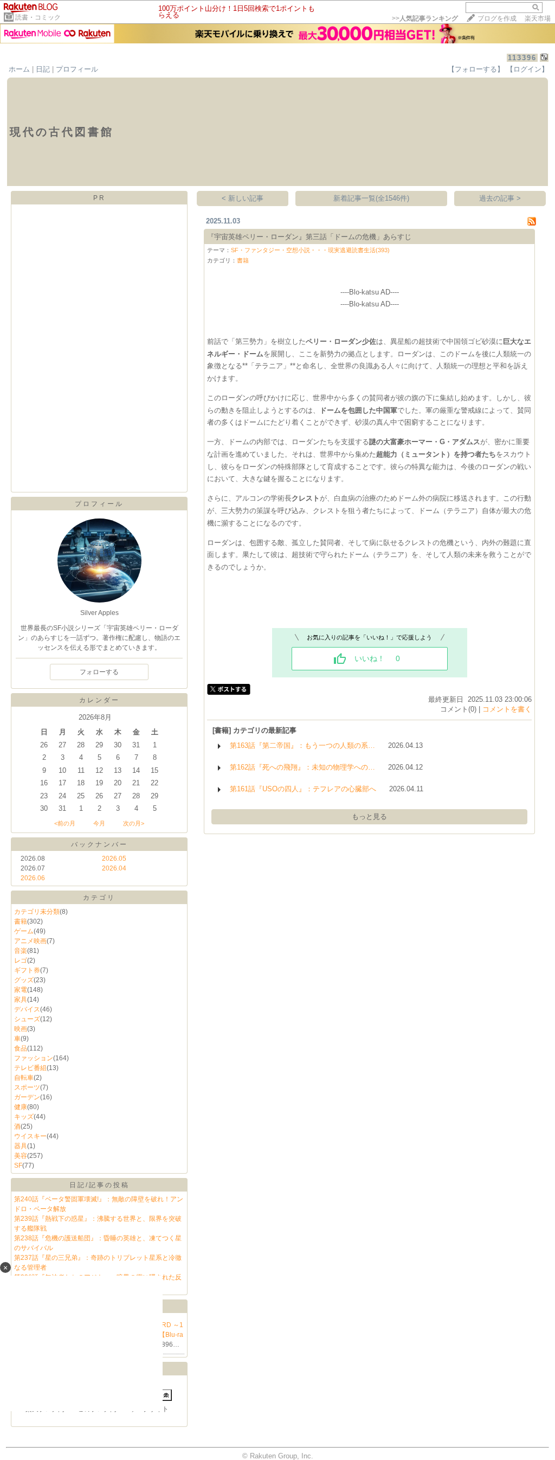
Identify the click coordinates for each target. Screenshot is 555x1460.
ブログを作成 (497, 18)
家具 (20, 999)
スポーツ (27, 1087)
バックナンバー (99, 844)
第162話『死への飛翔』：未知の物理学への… (302, 767)
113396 (522, 58)
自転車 (24, 1077)
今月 (99, 823)
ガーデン (27, 1097)
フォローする (99, 672)
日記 (43, 69)
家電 (20, 990)
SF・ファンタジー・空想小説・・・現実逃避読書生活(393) (310, 250)
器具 (20, 1146)
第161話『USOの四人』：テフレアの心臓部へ (303, 789)
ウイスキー (30, 1136)
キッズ (24, 1116)
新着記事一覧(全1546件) (371, 198)
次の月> (133, 823)
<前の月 (64, 823)
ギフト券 (27, 970)
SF (18, 1165)
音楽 (20, 951)
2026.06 (33, 878)
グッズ (24, 980)
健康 (20, 1107)
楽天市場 (538, 18)
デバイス (27, 1009)
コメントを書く (507, 709)
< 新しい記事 (242, 198)
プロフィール (77, 69)
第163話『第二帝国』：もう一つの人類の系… (302, 745)
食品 (20, 1048)
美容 (20, 1156)
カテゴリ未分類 (37, 911)
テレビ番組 (30, 1068)
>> (425, 18)
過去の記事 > (500, 198)
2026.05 (114, 858)
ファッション (33, 1058)
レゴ (20, 960)
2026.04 (114, 868)
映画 (20, 1029)
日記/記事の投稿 (99, 1185)
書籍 (20, 921)
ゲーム (24, 931)
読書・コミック (38, 17)
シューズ (27, 1019)
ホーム (19, 69)
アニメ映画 (30, 941)
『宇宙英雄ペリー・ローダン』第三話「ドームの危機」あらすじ (309, 237)
